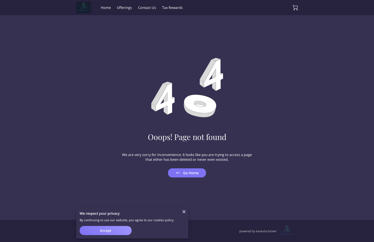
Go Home (191, 173)
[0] (295, 7)
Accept (105, 230)
